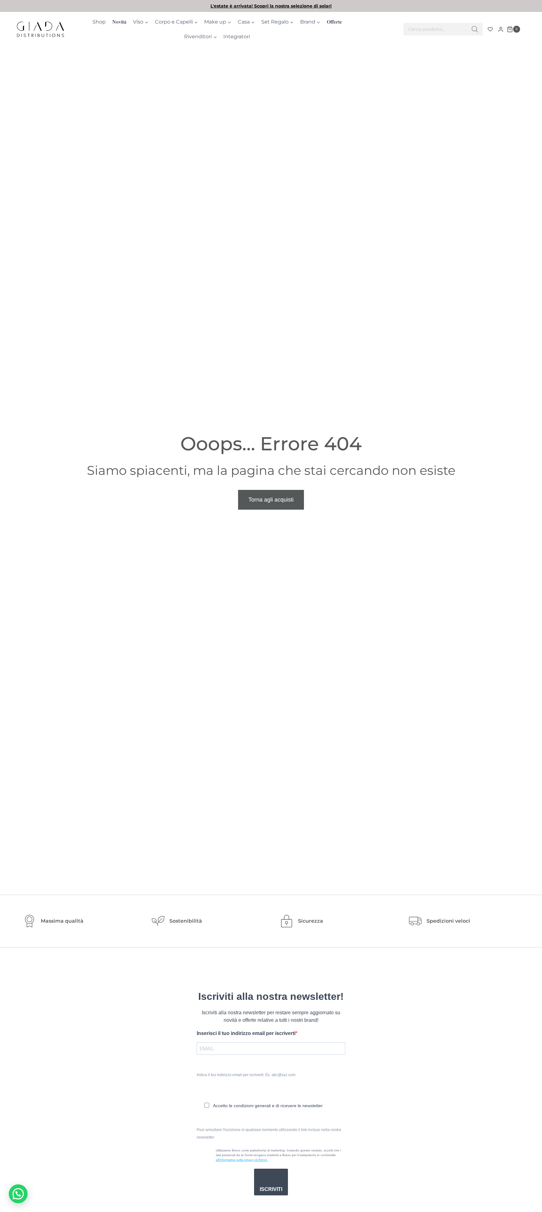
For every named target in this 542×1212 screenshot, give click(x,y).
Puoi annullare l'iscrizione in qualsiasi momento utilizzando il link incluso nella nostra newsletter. (269, 1134)
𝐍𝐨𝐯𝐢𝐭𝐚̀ (119, 22)
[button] (18, 1193)
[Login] (501, 29)
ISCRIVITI (271, 1189)
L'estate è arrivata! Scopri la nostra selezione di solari (271, 6)
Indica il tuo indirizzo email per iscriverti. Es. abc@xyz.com (246, 1075)
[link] (271, 6)
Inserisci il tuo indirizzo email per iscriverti (246, 1033)
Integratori (236, 37)
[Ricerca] (475, 29)
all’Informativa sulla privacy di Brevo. (242, 1159)
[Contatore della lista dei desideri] (490, 29)
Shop (99, 22)
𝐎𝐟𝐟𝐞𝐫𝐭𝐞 (334, 22)
